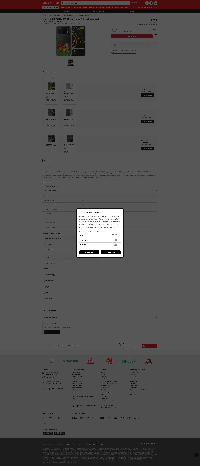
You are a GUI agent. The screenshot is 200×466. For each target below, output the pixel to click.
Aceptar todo (111, 252)
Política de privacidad (84, 231)
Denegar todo (89, 252)
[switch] (116, 240)
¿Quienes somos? (93, 231)
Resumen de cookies (102, 231)
